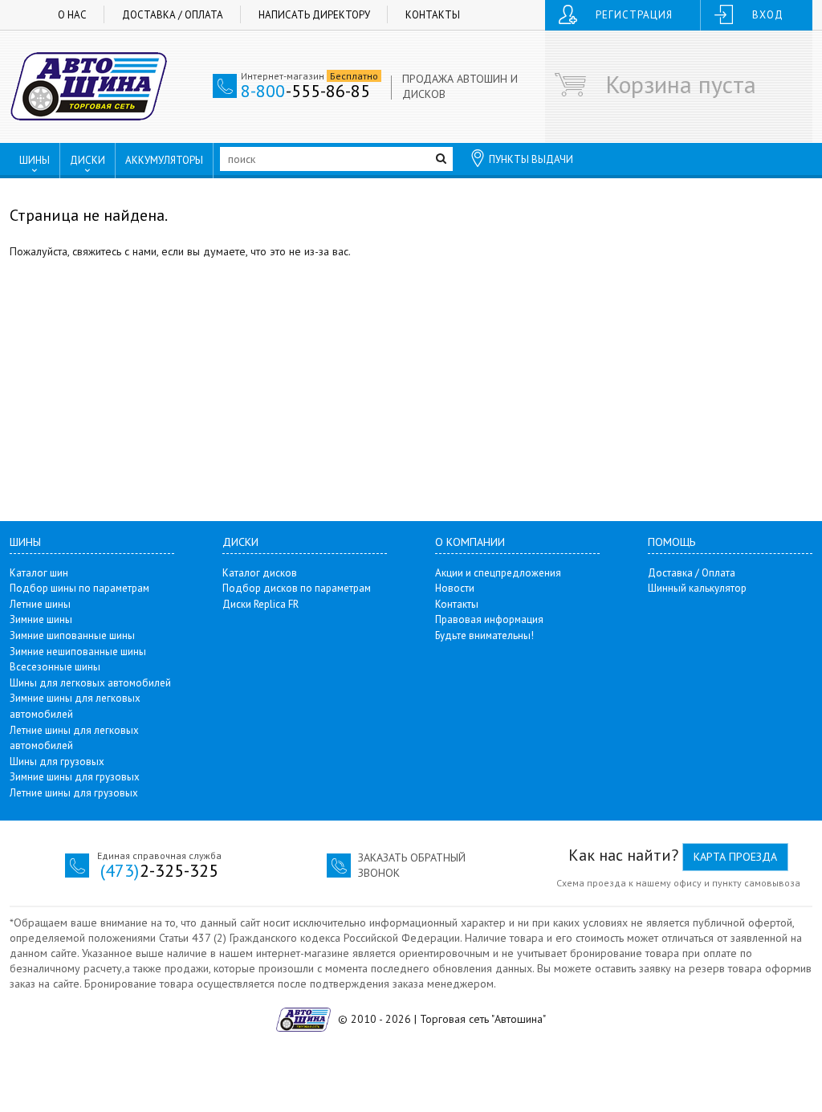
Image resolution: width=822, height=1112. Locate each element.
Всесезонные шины (55, 667)
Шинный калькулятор (697, 588)
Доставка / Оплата (172, 15)
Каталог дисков (259, 573)
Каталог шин (39, 573)
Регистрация (634, 15)
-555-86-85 (305, 90)
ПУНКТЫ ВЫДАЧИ (531, 159)
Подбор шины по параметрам (79, 588)
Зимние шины (41, 619)
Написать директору (314, 15)
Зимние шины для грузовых (75, 777)
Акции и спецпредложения (498, 573)
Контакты (432, 15)
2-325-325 (159, 870)
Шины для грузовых (57, 761)
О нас (72, 15)
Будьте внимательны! (484, 635)
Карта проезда (735, 856)
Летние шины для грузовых (74, 793)
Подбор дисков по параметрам (296, 588)
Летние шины (40, 604)
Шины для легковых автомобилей (90, 683)
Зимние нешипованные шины (78, 651)
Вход (767, 15)
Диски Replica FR (260, 604)
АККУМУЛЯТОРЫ (164, 160)
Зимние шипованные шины (72, 635)
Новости (454, 588)
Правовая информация (489, 619)
